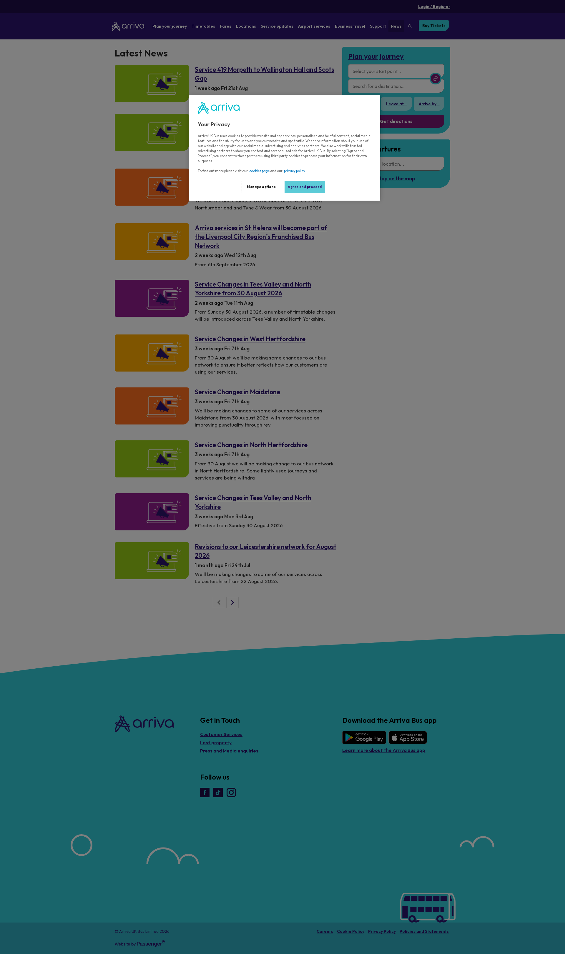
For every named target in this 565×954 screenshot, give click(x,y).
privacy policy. (295, 171)
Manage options (261, 187)
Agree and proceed (305, 187)
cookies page (259, 171)
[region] (284, 148)
